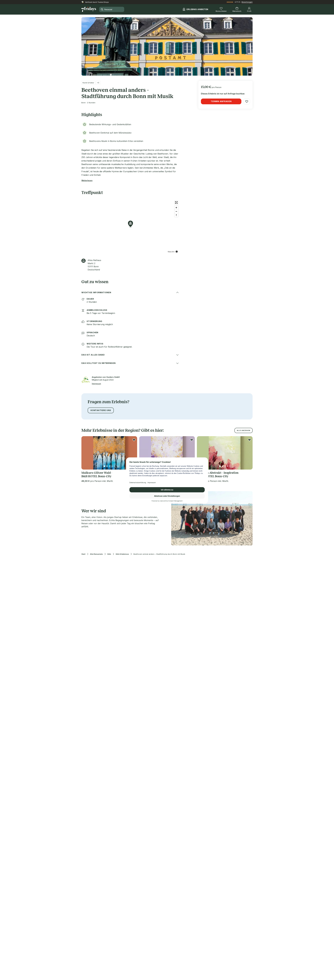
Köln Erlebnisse (122, 554)
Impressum (96, 383)
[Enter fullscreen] (176, 202)
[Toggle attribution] (176, 251)
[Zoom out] (176, 211)
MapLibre (171, 251)
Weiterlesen (87, 180)
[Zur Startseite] (88, 9)
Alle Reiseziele (96, 554)
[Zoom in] (176, 207)
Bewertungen (247, 2)
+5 (98, 83)
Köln (109, 554)
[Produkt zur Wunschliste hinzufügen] (246, 101)
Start (83, 554)
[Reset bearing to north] (176, 215)
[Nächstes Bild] (133, 453)
